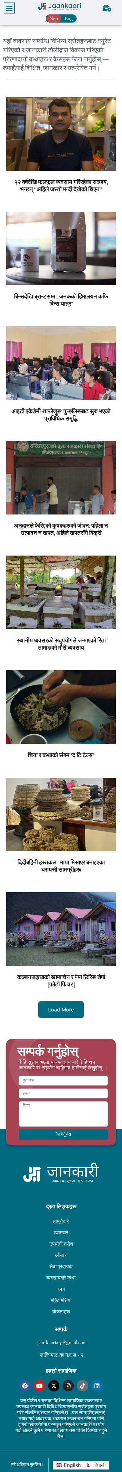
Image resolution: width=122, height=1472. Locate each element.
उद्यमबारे (61, 1233)
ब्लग (61, 1289)
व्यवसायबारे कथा (61, 1278)
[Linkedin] (97, 1385)
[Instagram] (68, 1385)
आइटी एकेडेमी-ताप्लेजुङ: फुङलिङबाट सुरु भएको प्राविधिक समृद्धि (61, 415)
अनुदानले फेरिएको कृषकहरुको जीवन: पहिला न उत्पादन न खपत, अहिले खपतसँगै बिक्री (61, 529)
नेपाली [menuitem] (100, 1465)
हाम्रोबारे (61, 1221)
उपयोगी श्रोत (61, 1244)
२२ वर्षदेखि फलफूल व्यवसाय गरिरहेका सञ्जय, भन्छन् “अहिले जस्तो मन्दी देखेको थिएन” (61, 186)
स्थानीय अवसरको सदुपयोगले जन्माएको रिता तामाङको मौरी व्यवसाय (61, 644)
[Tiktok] (82, 1385)
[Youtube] (39, 1385)
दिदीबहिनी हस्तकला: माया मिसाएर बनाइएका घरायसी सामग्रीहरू (61, 866)
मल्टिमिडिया (61, 1300)
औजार (61, 1255)
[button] (9, 8)
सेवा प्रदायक (61, 1266)
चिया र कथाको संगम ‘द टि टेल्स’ (61, 755)
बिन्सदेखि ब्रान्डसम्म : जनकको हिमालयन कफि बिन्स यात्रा (61, 300)
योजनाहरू (61, 1312)
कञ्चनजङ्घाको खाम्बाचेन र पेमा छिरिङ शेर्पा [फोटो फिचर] (61, 981)
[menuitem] (68, 1465)
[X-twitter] (53, 1385)
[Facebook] (25, 1385)
